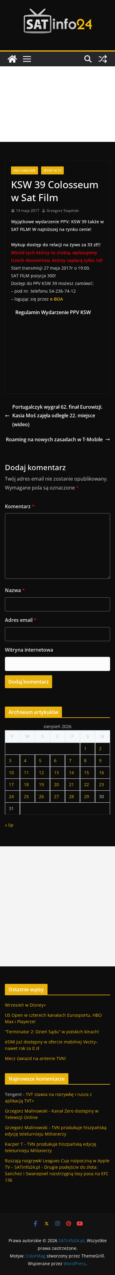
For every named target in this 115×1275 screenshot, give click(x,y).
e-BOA (56, 299)
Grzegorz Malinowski (26, 1111)
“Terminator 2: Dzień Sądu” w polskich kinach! (52, 1032)
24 (11, 796)
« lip (9, 825)
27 (56, 796)
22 (86, 784)
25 (26, 796)
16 (101, 772)
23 (101, 784)
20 (56, 784)
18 (26, 784)
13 (56, 772)
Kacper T (14, 1144)
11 (26, 772)
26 (41, 796)
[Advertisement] (57, 104)
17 (11, 784)
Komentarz (20, 506)
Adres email (20, 620)
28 (71, 796)
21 (71, 784)
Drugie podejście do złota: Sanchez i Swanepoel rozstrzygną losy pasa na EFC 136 (57, 1173)
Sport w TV (52, 170)
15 (86, 772)
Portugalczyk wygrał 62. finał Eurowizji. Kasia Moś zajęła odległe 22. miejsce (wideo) (57, 416)
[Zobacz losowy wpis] (102, 59)
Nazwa (15, 590)
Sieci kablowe (24, 170)
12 (41, 772)
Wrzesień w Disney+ (25, 1005)
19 (41, 784)
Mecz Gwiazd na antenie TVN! (35, 1058)
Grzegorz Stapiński (63, 210)
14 (71, 772)
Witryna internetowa (29, 649)
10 (11, 772)
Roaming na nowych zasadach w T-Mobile (54, 439)
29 (86, 796)
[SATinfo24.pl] (12, 59)
